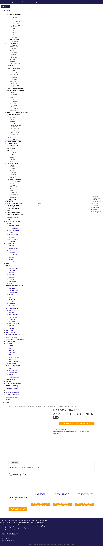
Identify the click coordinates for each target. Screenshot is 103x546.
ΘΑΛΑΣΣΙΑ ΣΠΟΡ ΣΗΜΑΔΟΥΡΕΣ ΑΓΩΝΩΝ (17, 112)
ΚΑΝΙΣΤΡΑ (14, 83)
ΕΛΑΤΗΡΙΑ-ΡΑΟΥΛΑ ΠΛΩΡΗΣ (13, 28)
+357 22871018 (61, 2)
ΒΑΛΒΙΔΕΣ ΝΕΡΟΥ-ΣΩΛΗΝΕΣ (14, 141)
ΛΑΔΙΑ (13, 87)
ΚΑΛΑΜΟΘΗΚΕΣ (15, 128)
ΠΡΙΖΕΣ (9, 210)
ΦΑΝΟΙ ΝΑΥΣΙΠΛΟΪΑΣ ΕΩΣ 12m (15, 214)
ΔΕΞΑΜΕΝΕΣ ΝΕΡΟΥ (12, 143)
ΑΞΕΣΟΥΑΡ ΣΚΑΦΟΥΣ (12, 43)
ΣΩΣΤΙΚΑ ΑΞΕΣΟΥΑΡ (13, 173)
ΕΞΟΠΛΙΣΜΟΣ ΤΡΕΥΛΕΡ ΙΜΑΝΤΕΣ (15, 88)
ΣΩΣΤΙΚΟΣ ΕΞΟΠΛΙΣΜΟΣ (13, 163)
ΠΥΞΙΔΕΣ (13, 152)
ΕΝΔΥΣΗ (9, 67)
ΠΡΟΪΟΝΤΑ (96, 207)
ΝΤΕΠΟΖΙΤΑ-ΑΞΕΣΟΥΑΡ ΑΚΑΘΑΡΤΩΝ (16, 147)
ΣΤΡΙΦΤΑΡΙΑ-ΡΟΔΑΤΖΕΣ (13, 217)
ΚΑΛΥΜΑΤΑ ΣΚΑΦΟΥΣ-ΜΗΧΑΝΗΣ (13, 59)
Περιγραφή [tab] (14, 462)
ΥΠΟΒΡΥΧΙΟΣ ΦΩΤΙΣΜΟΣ (13, 212)
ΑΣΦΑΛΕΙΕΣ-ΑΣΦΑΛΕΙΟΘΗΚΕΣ (15, 93)
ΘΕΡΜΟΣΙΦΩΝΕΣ (16, 125)
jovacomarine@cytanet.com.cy (44, 2)
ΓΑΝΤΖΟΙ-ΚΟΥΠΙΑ (13, 49)
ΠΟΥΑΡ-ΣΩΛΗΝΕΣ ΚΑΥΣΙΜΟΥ (14, 203)
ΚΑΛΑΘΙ (38, 206)
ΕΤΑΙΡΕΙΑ (96, 209)
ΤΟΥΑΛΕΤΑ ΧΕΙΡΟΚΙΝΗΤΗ (14, 193)
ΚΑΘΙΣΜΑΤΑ (14, 127)
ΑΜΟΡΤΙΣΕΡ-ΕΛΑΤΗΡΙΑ (14, 117)
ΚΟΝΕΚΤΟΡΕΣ (15, 85)
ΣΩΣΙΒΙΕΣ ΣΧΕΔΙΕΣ (13, 169)
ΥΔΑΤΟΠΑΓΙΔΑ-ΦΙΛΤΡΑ (13, 208)
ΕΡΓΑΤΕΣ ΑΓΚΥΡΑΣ (13, 33)
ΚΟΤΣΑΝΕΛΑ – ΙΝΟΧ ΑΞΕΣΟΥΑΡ (15, 131)
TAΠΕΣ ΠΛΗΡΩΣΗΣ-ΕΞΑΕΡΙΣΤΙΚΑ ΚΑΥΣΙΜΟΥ (14, 73)
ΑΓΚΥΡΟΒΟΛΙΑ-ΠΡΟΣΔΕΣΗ (14, 14)
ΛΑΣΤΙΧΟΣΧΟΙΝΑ (16, 36)
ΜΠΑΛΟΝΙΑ (14, 38)
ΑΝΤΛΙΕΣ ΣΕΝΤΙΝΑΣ (12, 139)
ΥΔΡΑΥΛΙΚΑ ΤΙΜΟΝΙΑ (13, 160)
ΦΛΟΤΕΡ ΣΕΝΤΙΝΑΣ (13, 197)
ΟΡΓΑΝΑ (13, 107)
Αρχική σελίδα (12, 406)
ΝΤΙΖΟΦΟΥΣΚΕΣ (15, 63)
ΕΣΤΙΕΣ (13, 123)
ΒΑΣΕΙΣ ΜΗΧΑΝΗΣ (13, 120)
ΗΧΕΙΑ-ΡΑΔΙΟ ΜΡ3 (14, 97)
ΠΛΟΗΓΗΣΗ (14, 41)
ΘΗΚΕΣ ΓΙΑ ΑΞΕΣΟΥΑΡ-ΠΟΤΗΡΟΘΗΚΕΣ (14, 54)
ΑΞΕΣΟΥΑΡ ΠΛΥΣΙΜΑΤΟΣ (14, 46)
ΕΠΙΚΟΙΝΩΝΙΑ (97, 211)
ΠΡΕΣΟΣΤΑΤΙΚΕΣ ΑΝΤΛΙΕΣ (15, 182)
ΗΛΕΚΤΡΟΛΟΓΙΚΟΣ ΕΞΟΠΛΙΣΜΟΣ (15, 90)
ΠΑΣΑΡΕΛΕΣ (14, 136)
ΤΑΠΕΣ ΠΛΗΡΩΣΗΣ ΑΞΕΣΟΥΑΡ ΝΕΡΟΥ (13, 187)
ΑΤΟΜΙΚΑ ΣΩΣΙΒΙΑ (11, 148)
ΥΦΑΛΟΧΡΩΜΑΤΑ (11, 199)
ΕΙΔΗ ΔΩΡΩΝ (10, 65)
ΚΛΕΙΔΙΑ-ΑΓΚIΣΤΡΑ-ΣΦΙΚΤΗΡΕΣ (16, 23)
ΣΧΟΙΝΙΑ (9, 219)
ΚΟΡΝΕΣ (13, 99)
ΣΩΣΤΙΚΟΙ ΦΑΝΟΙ (13, 177)
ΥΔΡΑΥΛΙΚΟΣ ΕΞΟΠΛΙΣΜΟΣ (14, 179)
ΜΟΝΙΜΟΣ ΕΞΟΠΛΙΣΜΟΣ (13, 114)
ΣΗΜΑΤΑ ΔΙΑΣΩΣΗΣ (13, 166)
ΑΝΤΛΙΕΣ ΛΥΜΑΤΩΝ (12, 137)
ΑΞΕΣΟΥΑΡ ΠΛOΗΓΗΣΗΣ (13, 39)
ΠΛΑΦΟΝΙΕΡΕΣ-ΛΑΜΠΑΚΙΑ (15, 109)
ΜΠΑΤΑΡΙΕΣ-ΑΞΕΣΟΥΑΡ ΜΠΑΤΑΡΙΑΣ (14, 103)
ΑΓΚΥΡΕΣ (13, 16)
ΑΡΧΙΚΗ (95, 206)
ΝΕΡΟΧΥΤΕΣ (14, 134)
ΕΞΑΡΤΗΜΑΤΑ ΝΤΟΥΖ (12, 145)
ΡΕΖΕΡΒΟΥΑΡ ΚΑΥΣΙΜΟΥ (13, 205)
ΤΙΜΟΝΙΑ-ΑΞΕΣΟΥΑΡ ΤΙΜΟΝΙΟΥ (13, 156)
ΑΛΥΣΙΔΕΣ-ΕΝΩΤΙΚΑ (13, 18)
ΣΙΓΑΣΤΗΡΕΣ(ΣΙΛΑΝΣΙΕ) (13, 207)
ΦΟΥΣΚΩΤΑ (10, 201)
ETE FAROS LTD (70, 544)
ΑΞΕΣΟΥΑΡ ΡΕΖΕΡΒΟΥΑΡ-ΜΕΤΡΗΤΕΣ (14, 79)
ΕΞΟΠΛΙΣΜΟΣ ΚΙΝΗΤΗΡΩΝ (13, 68)
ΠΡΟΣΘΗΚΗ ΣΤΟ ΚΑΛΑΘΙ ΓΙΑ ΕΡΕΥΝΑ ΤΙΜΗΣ (76, 423)
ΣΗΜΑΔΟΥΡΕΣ (10, 216)
